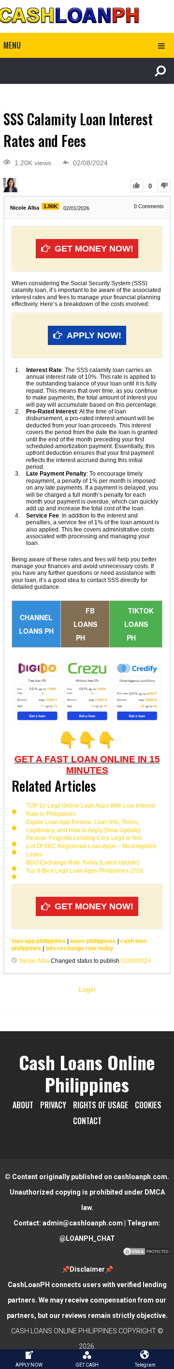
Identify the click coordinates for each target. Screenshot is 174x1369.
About (23, 1105)
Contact (87, 1121)
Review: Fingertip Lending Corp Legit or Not (84, 838)
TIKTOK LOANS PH (139, 624)
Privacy (53, 1105)
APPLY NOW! (94, 335)
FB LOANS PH (85, 624)
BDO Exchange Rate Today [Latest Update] (82, 862)
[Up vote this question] (136, 185)
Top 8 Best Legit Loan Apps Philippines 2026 (85, 870)
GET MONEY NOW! (94, 248)
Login (87, 989)
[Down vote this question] (164, 185)
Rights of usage (100, 1105)
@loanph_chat (87, 1238)
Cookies (148, 1105)
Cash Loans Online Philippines (87, 1073)
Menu (12, 45)
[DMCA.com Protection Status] (146, 1254)
